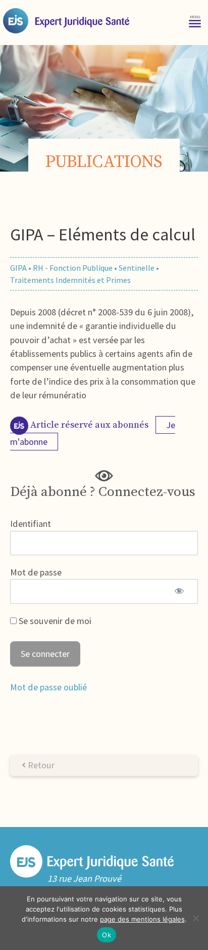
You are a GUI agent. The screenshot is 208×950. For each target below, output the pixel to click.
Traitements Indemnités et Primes (70, 280)
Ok (106, 935)
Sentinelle (136, 268)
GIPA (18, 268)
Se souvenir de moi (54, 621)
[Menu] (195, 20)
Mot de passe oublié (48, 687)
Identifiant (30, 523)
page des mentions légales (142, 919)
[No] (195, 918)
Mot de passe (36, 572)
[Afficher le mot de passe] (179, 591)
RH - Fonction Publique (73, 268)
